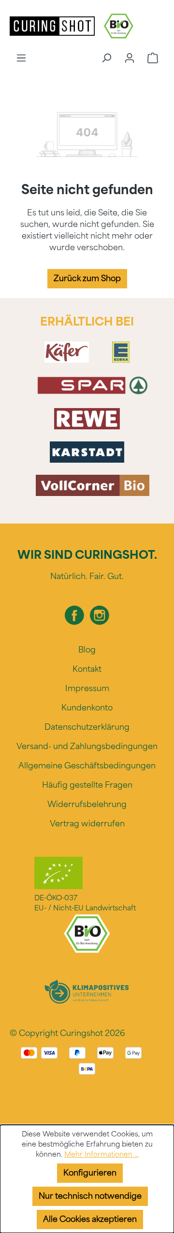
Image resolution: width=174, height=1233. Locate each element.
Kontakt (87, 669)
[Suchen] (106, 58)
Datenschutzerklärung (87, 727)
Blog (87, 649)
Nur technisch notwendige (90, 1196)
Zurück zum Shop (87, 278)
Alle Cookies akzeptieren (90, 1219)
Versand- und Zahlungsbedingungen (87, 746)
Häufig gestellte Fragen (87, 785)
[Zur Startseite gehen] (53, 25)
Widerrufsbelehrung (87, 804)
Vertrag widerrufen (87, 823)
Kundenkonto (87, 707)
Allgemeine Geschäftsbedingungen (87, 765)
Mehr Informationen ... (101, 1154)
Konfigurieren (89, 1172)
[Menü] (21, 58)
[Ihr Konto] (129, 58)
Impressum (87, 688)
